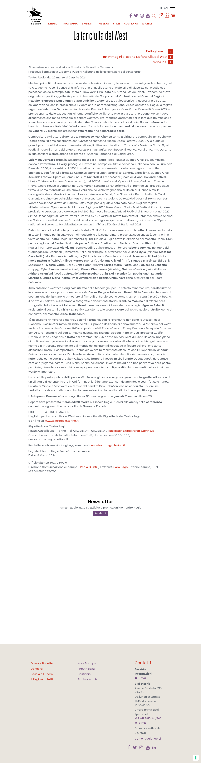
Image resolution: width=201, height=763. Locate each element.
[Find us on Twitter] (136, 16)
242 (159, 719)
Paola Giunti (88, 467)
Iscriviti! (100, 514)
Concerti (37, 669)
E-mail (142, 678)
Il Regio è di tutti (42, 679)
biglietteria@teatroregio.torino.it (131, 431)
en (166, 8)
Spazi (116, 23)
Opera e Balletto (42, 664)
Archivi (147, 23)
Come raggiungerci (148, 739)
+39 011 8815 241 (145, 719)
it (161, 8)
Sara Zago (120, 467)
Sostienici (131, 23)
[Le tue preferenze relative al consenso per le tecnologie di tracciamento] (196, 758)
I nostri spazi (86, 669)
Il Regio (52, 23)
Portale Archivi (88, 679)
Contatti (143, 663)
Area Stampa (87, 664)
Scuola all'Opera (42, 674)
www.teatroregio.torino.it (62, 421)
